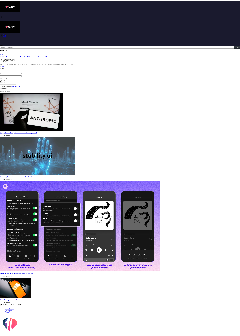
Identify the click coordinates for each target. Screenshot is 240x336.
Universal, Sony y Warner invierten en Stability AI (16, 177)
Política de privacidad (9, 308)
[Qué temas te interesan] (8, 80)
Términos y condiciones (9, 309)
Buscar (1, 45)
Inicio (3, 34)
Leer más (2, 66)
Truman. (10, 305)
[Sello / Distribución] (8, 82)
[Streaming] (8, 84)
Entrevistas (4, 37)
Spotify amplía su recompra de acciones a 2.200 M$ (16, 273)
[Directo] (8, 81)
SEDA (1, 54)
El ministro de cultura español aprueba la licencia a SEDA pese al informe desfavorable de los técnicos (26, 56)
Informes (4, 36)
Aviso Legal (7, 311)
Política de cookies (8, 310)
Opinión (4, 38)
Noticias (4, 35)
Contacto (7, 312)
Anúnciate (4, 39)
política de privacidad (16, 86)
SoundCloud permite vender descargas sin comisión (16, 300)
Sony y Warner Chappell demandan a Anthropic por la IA (18, 133)
